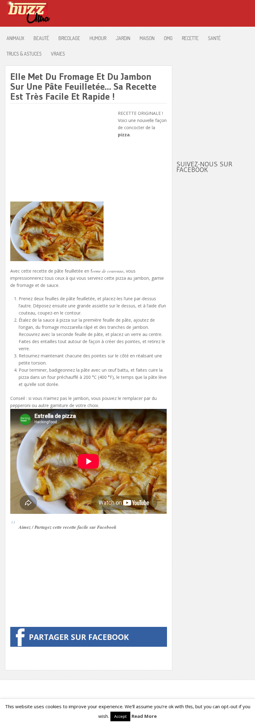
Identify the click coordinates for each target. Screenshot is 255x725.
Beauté (41, 38)
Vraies (58, 54)
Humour (98, 38)
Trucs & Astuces (24, 54)
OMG (168, 38)
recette (190, 38)
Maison (147, 38)
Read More (144, 716)
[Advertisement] (62, 153)
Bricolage (69, 38)
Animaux (15, 38)
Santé (214, 38)
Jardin (123, 38)
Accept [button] (120, 716)
